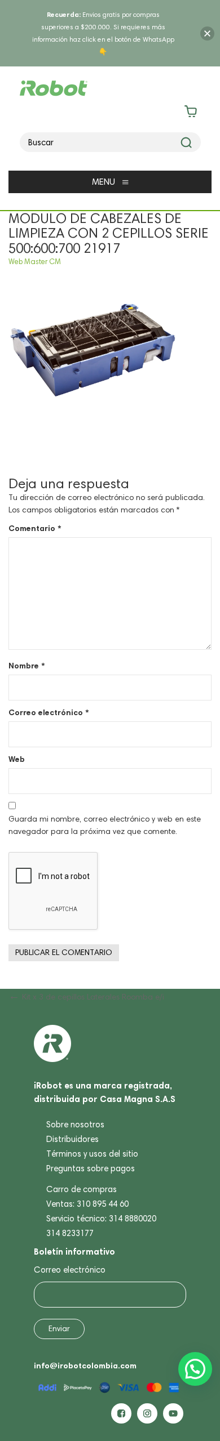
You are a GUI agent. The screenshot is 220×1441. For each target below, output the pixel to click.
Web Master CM (34, 261)
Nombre (26, 666)
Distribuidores (72, 1139)
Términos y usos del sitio (92, 1154)
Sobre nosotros (75, 1124)
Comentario (34, 528)
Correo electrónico (48, 712)
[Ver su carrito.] (110, 113)
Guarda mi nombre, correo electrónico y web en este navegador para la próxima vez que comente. (104, 825)
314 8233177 (70, 1233)
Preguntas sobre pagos (90, 1168)
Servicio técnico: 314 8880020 (101, 1219)
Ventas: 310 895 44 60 (87, 1204)
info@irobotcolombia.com (85, 1365)
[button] (195, 1369)
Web (16, 759)
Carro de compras (81, 1189)
